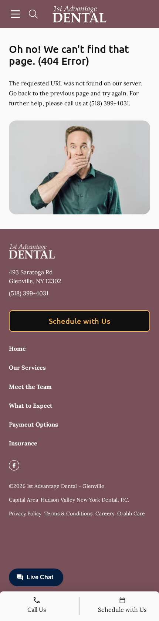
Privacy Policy (25, 513)
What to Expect (31, 405)
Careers (104, 513)
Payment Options (33, 424)
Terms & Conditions (68, 513)
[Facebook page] (14, 465)
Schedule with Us (80, 321)
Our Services (27, 367)
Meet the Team (30, 386)
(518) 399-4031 (109, 103)
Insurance (23, 443)
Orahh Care (131, 513)
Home (17, 348)
